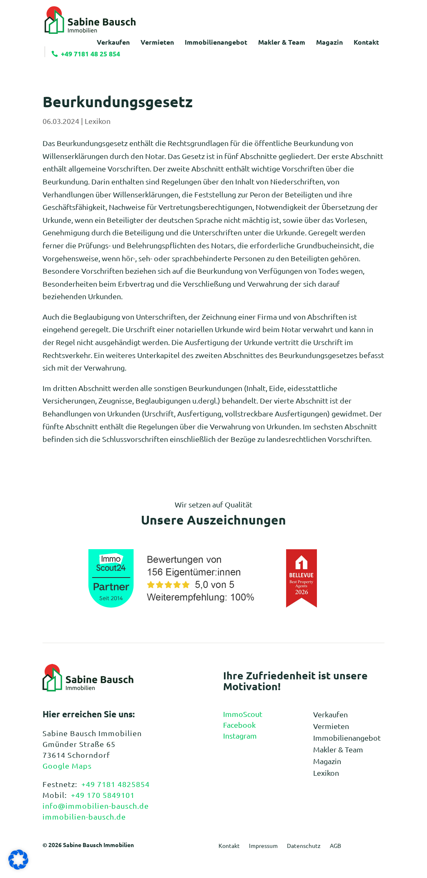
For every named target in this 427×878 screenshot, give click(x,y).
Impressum (263, 846)
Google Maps (67, 765)
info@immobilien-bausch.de (96, 805)
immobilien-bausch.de (84, 816)
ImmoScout (242, 713)
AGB (335, 846)
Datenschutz (304, 846)
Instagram (240, 735)
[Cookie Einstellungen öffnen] (18, 866)
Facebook (239, 724)
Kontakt (229, 846)
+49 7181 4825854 (115, 784)
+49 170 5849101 (103, 794)
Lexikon (98, 120)
